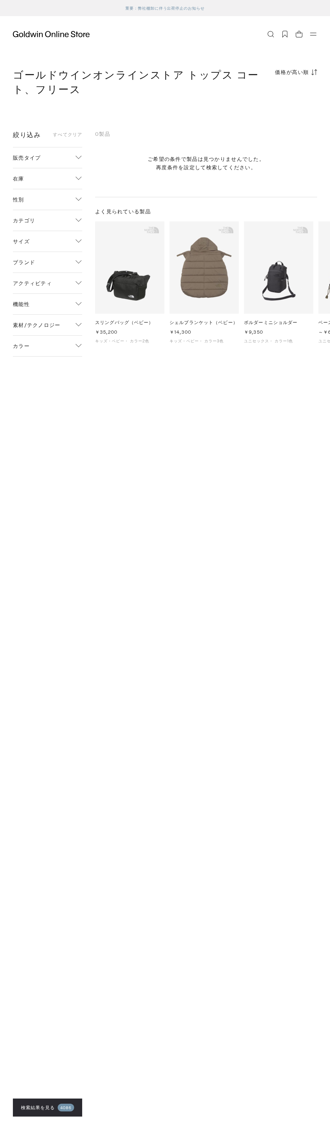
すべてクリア (67, 134)
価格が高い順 (292, 72)
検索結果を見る (46, 1107)
